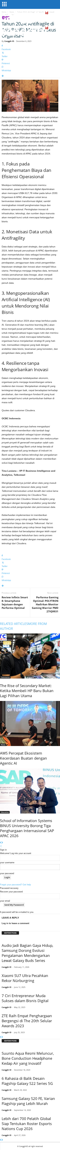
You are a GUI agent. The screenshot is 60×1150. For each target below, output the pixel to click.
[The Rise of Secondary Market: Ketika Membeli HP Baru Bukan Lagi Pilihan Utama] (30, 656)
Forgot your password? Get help (15, 884)
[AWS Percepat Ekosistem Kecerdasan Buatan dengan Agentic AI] (30, 723)
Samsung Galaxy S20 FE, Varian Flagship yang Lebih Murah (28, 1101)
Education (5, 812)
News (3, 744)
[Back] (1, 846)
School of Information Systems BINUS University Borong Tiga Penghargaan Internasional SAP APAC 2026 (27, 828)
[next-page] (2, 842)
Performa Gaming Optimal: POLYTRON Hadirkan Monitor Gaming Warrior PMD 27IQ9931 (45, 604)
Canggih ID (9, 41)
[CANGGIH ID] (30, 31)
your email (5, 901)
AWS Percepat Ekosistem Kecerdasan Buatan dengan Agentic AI (23, 758)
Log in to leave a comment (15, 923)
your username (7, 862)
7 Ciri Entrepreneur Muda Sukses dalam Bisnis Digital (25, 998)
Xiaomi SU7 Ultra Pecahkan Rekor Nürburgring (25, 978)
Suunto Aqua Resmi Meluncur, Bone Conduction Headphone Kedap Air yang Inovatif (28, 1058)
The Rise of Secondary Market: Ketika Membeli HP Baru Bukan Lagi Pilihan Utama (27, 690)
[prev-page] (1, 842)
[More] (30, 76)
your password (7, 873)
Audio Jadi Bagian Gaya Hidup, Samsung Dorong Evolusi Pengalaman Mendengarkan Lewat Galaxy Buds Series (27, 953)
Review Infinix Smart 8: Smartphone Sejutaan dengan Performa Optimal (15, 603)
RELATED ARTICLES (14, 624)
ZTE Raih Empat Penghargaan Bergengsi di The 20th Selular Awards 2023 (27, 1020)
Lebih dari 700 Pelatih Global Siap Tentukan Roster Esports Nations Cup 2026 (27, 1123)
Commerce (5, 677)
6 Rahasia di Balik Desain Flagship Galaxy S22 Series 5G (27, 1081)
